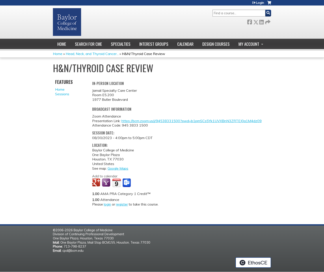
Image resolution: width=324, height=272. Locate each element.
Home (61, 44)
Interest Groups (153, 44)
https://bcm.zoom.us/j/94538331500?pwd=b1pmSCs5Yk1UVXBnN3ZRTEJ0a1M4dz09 (191, 121)
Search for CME (88, 44)
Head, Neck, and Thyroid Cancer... (92, 53)
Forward (267, 21)
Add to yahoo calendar (106, 182)
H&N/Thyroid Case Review (143, 53)
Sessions (62, 94)
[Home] (67, 22)
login (107, 204)
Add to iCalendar (116, 182)
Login (260, 2)
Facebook (249, 21)
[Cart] (269, 4)
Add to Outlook (127, 182)
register (122, 204)
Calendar (185, 44)
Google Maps (118, 168)
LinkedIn (261, 21)
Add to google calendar (96, 182)
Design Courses (216, 44)
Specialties (120, 44)
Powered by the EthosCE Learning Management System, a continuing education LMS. (253, 262)
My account (248, 44)
